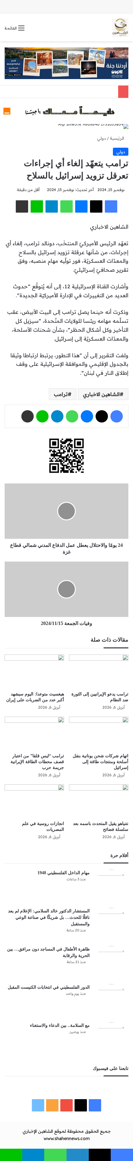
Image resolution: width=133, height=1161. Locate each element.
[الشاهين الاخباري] (120, 27)
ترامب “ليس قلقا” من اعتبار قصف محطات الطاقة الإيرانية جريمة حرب (37, 762)
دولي (101, 138)
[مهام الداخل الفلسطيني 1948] (111, 886)
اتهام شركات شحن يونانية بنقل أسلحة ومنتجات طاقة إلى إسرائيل (100, 762)
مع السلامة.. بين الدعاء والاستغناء (60, 1025)
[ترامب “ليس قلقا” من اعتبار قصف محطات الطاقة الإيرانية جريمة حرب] (34, 733)
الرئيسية (117, 138)
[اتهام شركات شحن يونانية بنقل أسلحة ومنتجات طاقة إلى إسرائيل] (98, 733)
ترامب (61, 394)
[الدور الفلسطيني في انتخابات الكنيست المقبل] (111, 1001)
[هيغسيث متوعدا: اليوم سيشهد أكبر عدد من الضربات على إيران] (34, 671)
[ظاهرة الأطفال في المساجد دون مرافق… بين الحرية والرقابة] (111, 963)
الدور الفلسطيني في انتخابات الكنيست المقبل (49, 987)
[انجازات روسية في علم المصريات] (34, 801)
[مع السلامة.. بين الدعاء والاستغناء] (111, 1039)
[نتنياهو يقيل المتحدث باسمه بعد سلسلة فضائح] (98, 801)
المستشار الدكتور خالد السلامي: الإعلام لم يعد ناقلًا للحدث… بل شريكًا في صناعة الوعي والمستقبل (49, 917)
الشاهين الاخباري (101, 394)
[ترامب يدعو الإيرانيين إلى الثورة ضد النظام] (98, 671)
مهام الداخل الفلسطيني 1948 (63, 873)
